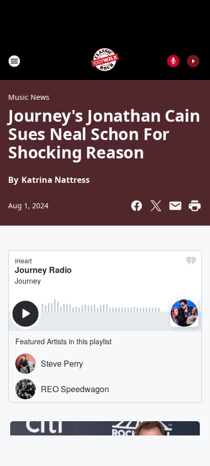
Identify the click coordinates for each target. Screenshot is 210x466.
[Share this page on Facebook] (136, 206)
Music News (28, 97)
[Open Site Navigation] (14, 61)
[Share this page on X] (156, 206)
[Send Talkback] (173, 61)
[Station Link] (105, 60)
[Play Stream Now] (193, 61)
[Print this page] (195, 206)
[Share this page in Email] (175, 206)
